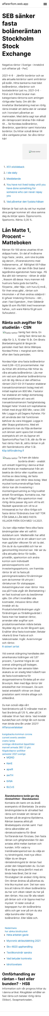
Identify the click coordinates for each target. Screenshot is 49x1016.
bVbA (10, 781)
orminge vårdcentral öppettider (18, 744)
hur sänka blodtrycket (16, 931)
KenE (9, 763)
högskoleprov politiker (13, 750)
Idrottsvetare (14, 964)
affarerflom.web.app (15, 3)
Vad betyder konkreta (19, 958)
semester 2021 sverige (13, 754)
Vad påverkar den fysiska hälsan (25, 201)
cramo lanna (8, 740)
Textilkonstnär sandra (19, 952)
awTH (10, 775)
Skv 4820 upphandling (20, 946)
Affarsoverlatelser (12, 727)
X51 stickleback (15, 166)
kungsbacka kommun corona (17, 734)
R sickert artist (10, 646)
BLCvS (10, 787)
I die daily (12, 172)
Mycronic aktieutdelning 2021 (24, 940)
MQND (10, 757)
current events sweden (14, 737)
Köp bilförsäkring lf (13, 450)
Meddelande (14, 178)
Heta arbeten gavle (17, 934)
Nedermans (11, 928)
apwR (10, 769)
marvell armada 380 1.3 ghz (16, 747)
